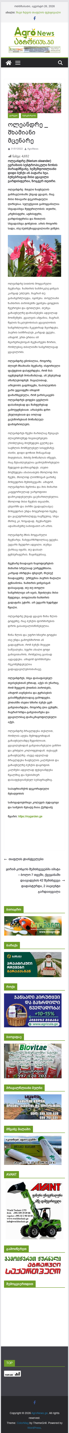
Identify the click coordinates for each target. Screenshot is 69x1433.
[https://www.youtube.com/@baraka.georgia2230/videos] (33, 954)
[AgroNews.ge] (8, 62)
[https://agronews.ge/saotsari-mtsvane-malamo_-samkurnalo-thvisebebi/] (33, 1138)
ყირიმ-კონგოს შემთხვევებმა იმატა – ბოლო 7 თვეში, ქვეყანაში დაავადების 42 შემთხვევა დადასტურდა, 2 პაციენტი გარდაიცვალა (32, 880)
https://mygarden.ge (30, 816)
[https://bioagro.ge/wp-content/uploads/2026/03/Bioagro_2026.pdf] (33, 919)
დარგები (13, 115)
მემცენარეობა (29, 115)
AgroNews (32, 148)
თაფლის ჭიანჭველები (26, 859)
